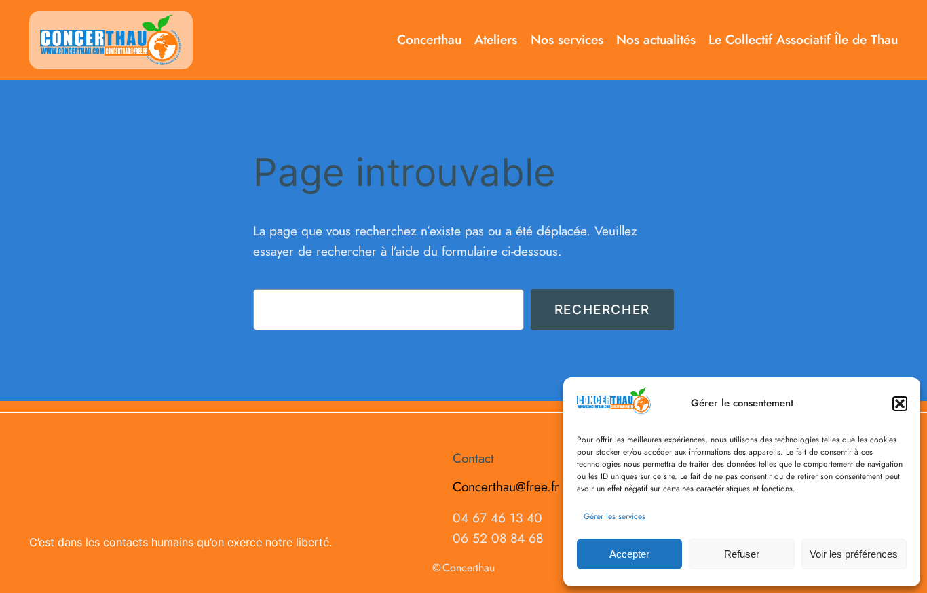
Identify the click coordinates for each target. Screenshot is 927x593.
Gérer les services (614, 516)
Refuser (741, 554)
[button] (900, 403)
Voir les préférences (854, 554)
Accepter (629, 554)
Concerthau (468, 567)
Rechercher (602, 309)
